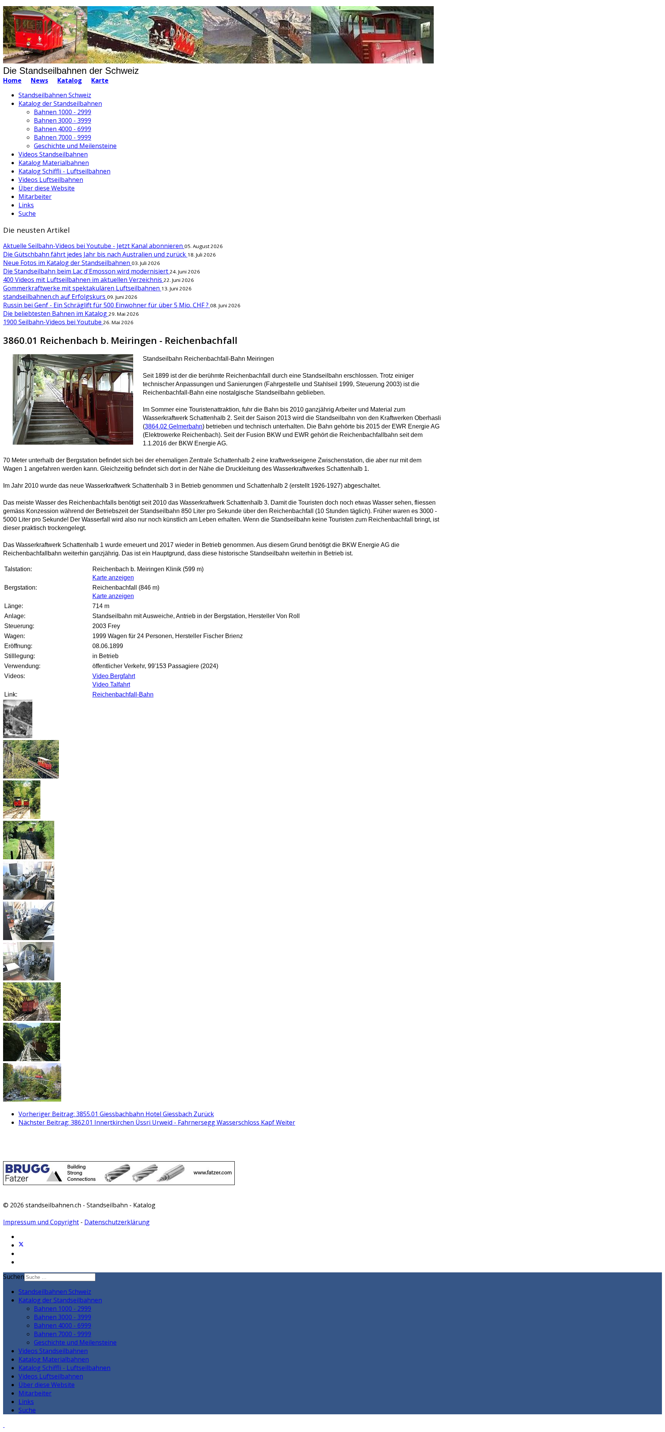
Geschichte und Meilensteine (75, 146)
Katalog (69, 80)
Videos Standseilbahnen (53, 154)
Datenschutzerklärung (117, 1222)
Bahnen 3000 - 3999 (62, 120)
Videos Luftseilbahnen (50, 179)
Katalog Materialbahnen (53, 162)
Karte (100, 80)
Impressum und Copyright (41, 1222)
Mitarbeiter (35, 196)
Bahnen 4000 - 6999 (62, 129)
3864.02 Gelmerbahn (173, 426)
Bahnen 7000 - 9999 (62, 137)
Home (12, 80)
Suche (27, 213)
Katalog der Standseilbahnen (60, 103)
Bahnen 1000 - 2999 (62, 112)
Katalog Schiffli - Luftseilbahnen (64, 171)
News (39, 80)
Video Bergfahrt (113, 676)
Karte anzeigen (113, 577)
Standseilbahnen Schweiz (54, 95)
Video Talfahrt (111, 684)
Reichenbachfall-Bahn (123, 694)
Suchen (13, 1276)
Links (26, 205)
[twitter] (21, 1245)
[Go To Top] (4, 1424)
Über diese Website (46, 188)
